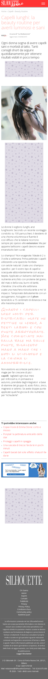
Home (3, 11)
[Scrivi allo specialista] (24, 470)
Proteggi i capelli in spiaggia (17, 441)
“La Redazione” (23, 34)
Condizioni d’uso (24, 609)
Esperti (24, 596)
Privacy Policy (24, 606)
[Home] (14, 3)
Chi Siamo (24, 590)
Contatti (24, 598)
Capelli (10, 11)
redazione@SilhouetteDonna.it (18, 668)
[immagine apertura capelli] (24, 113)
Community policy (24, 612)
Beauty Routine (21, 11)
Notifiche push (24, 614)
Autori (24, 593)
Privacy (24, 604)
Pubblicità (24, 601)
